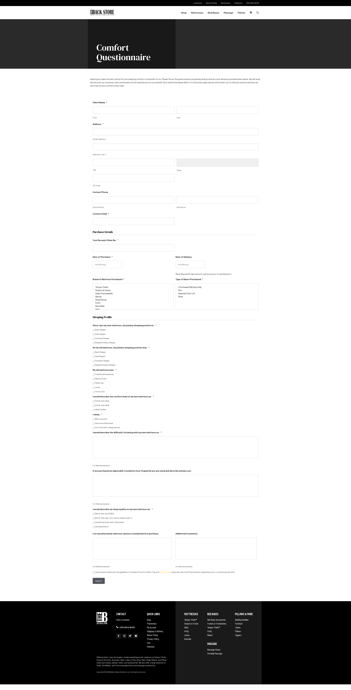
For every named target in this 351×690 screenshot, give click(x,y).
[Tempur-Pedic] (133, 287)
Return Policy (165, 572)
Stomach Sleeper (102, 338)
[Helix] (133, 309)
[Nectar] (133, 296)
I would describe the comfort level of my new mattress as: (123, 396)
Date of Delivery (184, 257)
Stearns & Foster (191, 623)
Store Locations (122, 619)
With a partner (101, 419)
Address (98, 124)
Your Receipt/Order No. (105, 240)
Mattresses (197, 12)
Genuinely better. (102, 526)
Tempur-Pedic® (190, 619)
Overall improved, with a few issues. (109, 522)
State (179, 170)
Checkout (151, 646)
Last (178, 118)
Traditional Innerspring (104, 374)
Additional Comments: (187, 533)
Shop (184, 12)
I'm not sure (100, 391)
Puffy (186, 631)
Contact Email (101, 213)
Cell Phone (181, 207)
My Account (151, 627)
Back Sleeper (100, 330)
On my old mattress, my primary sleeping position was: (121, 347)
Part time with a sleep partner (107, 427)
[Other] (217, 296)
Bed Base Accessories (216, 619)
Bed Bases (213, 12)
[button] (257, 12)
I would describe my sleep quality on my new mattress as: (123, 509)
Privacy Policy (153, 638)
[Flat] (217, 290)
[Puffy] (133, 302)
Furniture (239, 623)
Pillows (241, 12)
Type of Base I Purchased (189, 279)
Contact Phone (100, 192)
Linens (237, 627)
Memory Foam (100, 379)
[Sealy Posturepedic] (133, 293)
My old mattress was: (104, 370)
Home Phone (98, 207)
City (94, 170)
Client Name (100, 102)
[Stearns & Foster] (133, 290)
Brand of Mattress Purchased (108, 279)
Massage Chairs (213, 649)
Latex (97, 387)
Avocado (187, 638)
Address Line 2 (99, 154)
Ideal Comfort (100, 409)
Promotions (151, 623)
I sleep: (97, 414)
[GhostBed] (133, 306)
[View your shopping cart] (250, 12)
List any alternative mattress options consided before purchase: (126, 533)
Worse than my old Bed (104, 513)
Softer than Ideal (102, 405)
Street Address (99, 139)
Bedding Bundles (242, 619)
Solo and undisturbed (104, 423)
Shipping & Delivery (155, 631)
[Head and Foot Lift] (217, 293)
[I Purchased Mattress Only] (217, 287)
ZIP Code (96, 186)
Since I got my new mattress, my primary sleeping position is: (124, 325)
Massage (228, 12)
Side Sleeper (100, 334)
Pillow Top (99, 383)
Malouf (210, 635)
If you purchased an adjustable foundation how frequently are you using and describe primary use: (142, 470)
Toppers (238, 635)
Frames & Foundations (216, 623)
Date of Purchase (103, 257)
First (95, 118)
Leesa (186, 635)
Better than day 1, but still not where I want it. (114, 518)
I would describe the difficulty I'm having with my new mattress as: (127, 432)
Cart (149, 642)
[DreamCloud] (133, 299)
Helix (186, 627)
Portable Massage (214, 653)
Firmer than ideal (102, 401)
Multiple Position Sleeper (105, 343)
